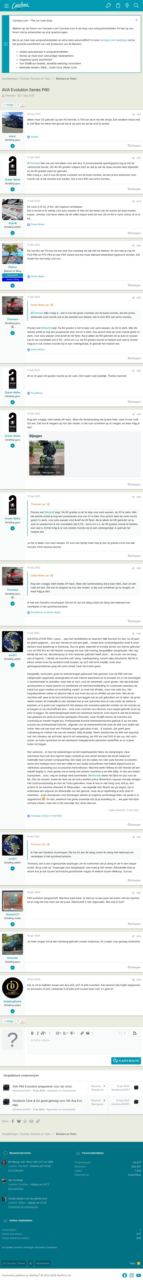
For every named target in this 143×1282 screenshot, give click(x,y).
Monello (96, 775)
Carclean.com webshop (113, 40)
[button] (6, 5)
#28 (139, 497)
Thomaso (10, 95)
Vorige (9, 104)
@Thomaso (33, 163)
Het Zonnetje (15, 1180)
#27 (139, 414)
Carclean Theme (15, 1263)
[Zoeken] (136, 5)
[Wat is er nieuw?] (127, 5)
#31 (139, 837)
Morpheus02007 (22, 1090)
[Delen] (133, 114)
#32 (139, 892)
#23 (139, 201)
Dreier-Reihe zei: (40, 304)
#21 (139, 114)
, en (46, 815)
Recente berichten (20, 1152)
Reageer (136, 145)
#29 (139, 568)
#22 (139, 158)
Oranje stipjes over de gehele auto (27, 1198)
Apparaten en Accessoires (61, 1090)
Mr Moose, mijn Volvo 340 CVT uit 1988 (30, 1161)
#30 (139, 633)
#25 (139, 297)
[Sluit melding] (136, 20)
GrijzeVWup (134, 1174)
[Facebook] (124, 1275)
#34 (139, 979)
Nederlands (43, 1263)
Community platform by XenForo (37, 1275)
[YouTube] (138, 1275)
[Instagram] (131, 1275)
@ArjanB (46, 327)
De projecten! (16, 1170)
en (46, 612)
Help (132, 1263)
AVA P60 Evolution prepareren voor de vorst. (42, 1086)
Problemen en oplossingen (23, 1206)
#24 (139, 245)
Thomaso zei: (38, 504)
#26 (139, 370)
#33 (139, 936)
